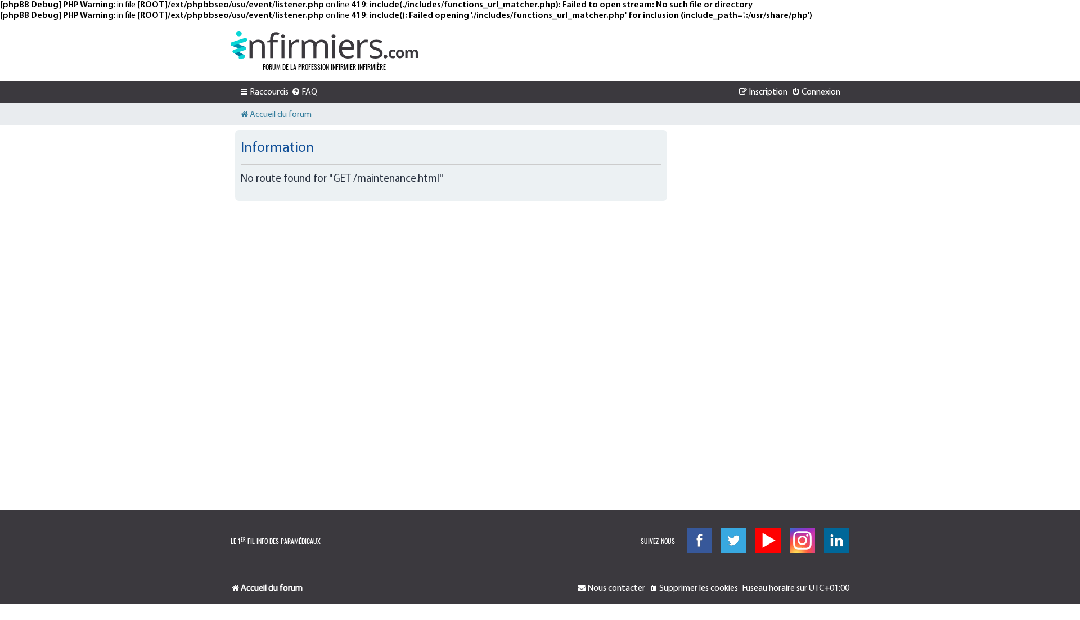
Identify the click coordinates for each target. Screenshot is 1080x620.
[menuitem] (304, 92)
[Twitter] (733, 540)
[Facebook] (699, 540)
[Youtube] (768, 540)
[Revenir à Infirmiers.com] (324, 45)
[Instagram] (802, 540)
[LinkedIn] (836, 540)
